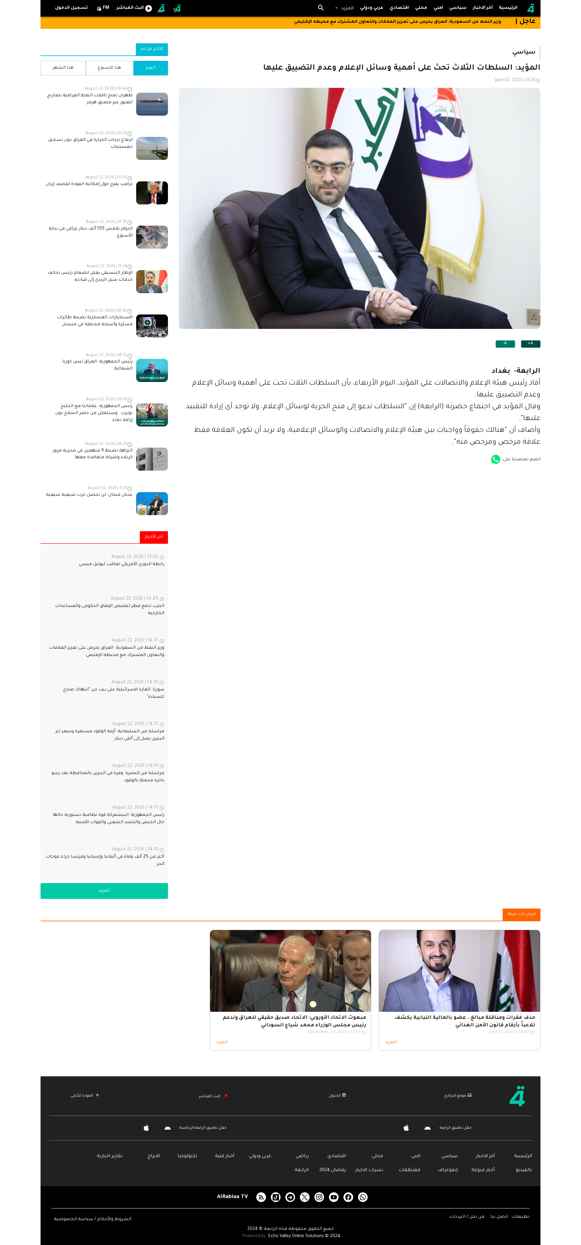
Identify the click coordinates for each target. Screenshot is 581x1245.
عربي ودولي (260, 1156)
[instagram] (319, 1197)
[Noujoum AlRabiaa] (177, 8)
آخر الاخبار (485, 1156)
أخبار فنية (224, 1156)
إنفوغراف (448, 1170)
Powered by (254, 1236)
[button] (343, 8)
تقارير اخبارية (110, 1156)
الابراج (154, 1156)
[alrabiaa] (515, 1096)
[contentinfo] (104, 299)
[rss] (261, 1197)
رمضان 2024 (332, 1170)
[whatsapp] (363, 1197)
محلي (377, 1156)
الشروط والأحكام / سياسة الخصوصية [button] (92, 1219)
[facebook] (348, 1197)
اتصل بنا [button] (500, 1217)
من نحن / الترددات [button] (467, 1217)
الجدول (335, 1096)
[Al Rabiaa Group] (161, 8)
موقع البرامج (455, 1096)
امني (415, 1156)
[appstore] (496, 459)
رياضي (302, 1156)
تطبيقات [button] (520, 1217)
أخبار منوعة (483, 1170)
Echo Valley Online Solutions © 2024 (304, 1236)
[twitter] (304, 1197)
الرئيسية (523, 1156)
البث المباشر (209, 1096)
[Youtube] (334, 1197)
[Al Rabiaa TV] (531, 8)
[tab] (458, 8)
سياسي (449, 1156)
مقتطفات (409, 1170)
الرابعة (302, 1170)
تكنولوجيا (187, 1156)
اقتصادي (336, 1156)
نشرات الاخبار (369, 1170)
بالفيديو (524, 1170)
